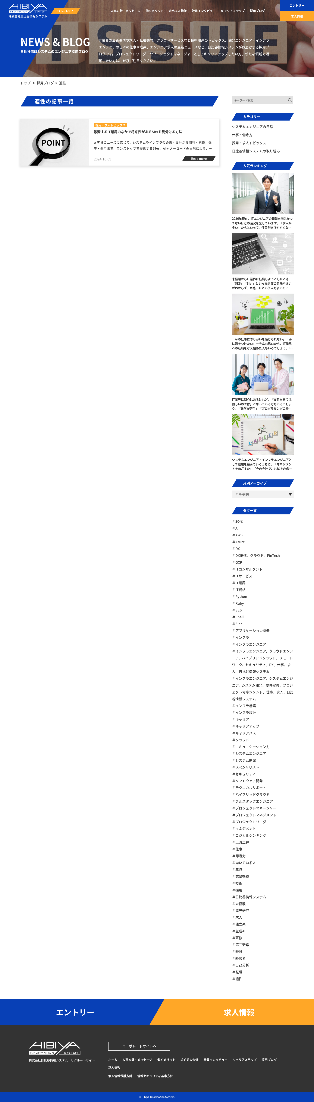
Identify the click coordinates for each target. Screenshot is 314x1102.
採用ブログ (269, 1059)
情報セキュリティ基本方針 (155, 1076)
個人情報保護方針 (120, 1076)
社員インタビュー (215, 1059)
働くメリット (166, 1059)
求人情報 (114, 1067)
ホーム (112, 1059)
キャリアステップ (245, 1059)
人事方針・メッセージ (137, 1059)
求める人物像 (189, 1059)
